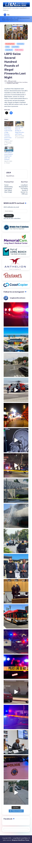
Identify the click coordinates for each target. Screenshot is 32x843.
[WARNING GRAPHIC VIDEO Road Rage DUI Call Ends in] (16, 692)
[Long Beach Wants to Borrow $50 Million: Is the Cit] (16, 490)
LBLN (8, 173)
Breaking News (10, 43)
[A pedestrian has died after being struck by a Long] (16, 616)
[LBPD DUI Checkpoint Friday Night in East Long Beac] (16, 415)
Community (20, 43)
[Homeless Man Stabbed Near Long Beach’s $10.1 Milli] (16, 339)
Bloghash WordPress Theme (20, 840)
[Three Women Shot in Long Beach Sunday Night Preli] (16, 465)
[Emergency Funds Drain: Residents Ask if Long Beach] (16, 742)
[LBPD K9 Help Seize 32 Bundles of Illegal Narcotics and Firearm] (19, 123)
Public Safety (19, 49)
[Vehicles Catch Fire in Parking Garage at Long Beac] (16, 516)
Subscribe (9, 215)
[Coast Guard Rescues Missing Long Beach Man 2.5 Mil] (16, 390)
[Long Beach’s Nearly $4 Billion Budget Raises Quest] (16, 591)
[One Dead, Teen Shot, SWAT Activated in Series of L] (16, 717)
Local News (15, 46)
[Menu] (8, 14)
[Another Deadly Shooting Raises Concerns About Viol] (16, 566)
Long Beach (9, 49)
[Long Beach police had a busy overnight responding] (16, 641)
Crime (7, 46)
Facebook (8, 819)
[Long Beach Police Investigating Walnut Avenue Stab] (16, 667)
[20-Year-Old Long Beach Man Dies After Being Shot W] (16, 365)
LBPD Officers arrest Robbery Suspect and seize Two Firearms (8, 156)
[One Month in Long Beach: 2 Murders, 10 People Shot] (16, 541)
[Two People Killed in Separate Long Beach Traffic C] (16, 314)
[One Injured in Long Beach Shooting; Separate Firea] (16, 767)
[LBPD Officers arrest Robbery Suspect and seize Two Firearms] (8, 149)
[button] (10, 176)
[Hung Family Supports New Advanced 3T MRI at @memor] (16, 440)
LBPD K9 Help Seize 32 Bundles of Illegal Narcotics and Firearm (19, 130)
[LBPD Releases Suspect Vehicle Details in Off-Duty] (16, 792)
